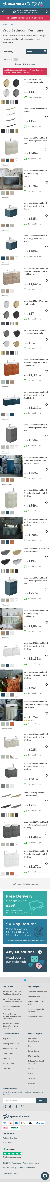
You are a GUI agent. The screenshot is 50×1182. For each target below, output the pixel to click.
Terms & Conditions (31, 1163)
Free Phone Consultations (33, 1039)
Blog (29, 1046)
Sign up (42, 1100)
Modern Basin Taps (35, 1016)
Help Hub (6, 1038)
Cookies (20, 1167)
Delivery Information (11, 1043)
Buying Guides (33, 1051)
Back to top (25, 980)
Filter (29, 51)
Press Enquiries (34, 1083)
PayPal (30, 1068)
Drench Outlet (8, 1063)
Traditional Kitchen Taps (37, 991)
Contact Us (7, 1068)
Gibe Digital (14, 1173)
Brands (5, 24)
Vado (13, 24)
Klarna (30, 1073)
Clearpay (31, 1078)
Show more (8, 42)
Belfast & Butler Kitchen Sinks (37, 1002)
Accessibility (30, 1167)
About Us (6, 1058)
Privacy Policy (8, 1167)
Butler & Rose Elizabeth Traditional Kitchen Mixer (12, 992)
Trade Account (8, 1053)
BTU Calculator (34, 1056)
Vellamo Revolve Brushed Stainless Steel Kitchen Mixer (12, 1016)
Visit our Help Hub (10, 1138)
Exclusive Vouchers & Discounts (36, 1062)
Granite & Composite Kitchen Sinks (36, 1010)
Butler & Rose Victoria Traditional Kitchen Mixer (12, 1000)
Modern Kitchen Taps (36, 996)
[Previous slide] (2, 12)
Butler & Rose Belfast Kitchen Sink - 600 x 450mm (11, 1026)
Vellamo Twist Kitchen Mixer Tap (11, 1007)
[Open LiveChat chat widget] (45, 1176)
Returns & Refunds (10, 1048)
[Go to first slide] (47, 12)
